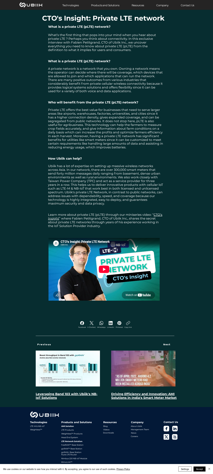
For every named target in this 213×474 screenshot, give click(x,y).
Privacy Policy (123, 469)
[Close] (209, 469)
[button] (64, 5)
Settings (185, 469)
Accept (199, 469)
